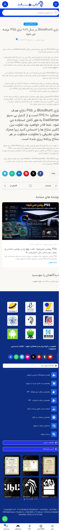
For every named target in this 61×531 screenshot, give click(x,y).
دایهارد (54, 67)
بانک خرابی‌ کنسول (50, 244)
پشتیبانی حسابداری (49, 236)
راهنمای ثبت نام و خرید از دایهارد (38, 383)
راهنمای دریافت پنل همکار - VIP (38, 392)
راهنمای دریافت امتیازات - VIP (39, 400)
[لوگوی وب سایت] (30, 4)
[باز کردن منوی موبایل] (55, 4)
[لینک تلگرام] (5, 173)
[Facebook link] (40, 173)
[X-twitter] (33, 356)
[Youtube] (50, 356)
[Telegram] (21, 356)
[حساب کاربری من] (5, 4)
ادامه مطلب (52, 262)
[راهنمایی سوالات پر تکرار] (54, 417)
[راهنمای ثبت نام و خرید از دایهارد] (54, 383)
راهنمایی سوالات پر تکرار (41, 417)
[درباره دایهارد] (54, 434)
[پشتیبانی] (5, 519)
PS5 (53, 173)
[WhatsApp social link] (12, 173)
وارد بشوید (37, 281)
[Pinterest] (38, 356)
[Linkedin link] (19, 173)
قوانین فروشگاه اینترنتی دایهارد (38, 375)
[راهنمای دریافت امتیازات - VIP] (54, 400)
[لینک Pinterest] (26, 173)
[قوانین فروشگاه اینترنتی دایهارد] (54, 375)
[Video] (27, 356)
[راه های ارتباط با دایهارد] (54, 426)
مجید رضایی (40, 40)
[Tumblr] (44, 356)
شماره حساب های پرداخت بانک (38, 409)
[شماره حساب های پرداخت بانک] (54, 409)
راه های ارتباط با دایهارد (41, 426)
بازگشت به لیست (30, 186)
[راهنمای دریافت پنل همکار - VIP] (54, 392)
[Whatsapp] (16, 356)
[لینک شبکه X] (33, 173)
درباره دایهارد (45, 434)
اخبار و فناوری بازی (30, 24)
